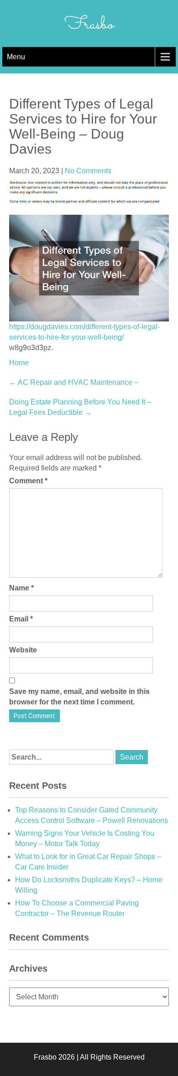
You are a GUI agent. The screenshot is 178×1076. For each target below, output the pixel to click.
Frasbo (89, 24)
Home (19, 363)
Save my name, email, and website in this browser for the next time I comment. (79, 697)
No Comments (88, 171)
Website (23, 650)
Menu (16, 57)
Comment (28, 481)
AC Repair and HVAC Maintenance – (73, 382)
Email (21, 619)
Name (21, 588)
